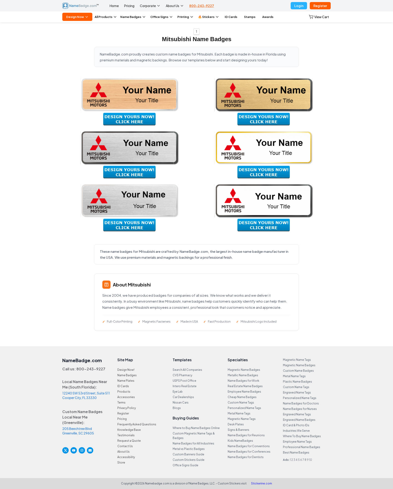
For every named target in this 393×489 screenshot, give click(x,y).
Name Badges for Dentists (246, 457)
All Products (103, 17)
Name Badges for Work (243, 380)
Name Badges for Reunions (246, 435)
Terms (121, 402)
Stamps (249, 17)
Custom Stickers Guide (188, 459)
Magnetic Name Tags (242, 419)
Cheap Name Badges (242, 397)
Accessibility (126, 457)
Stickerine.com (261, 483)
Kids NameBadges (240, 440)
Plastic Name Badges (297, 381)
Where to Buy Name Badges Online (196, 428)
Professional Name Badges (301, 447)
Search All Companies (187, 369)
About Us (172, 6)
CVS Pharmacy (182, 375)
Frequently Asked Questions (136, 424)
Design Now (75, 17)
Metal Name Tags (239, 413)
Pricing (129, 6)
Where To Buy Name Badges (302, 436)
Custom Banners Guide (188, 454)
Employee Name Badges (244, 391)
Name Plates (125, 380)
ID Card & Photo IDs (296, 425)
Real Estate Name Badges (245, 386)
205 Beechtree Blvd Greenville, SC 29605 (78, 430)
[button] (319, 17)
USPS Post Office (184, 380)
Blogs (177, 408)
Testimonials (126, 435)
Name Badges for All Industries (193, 443)
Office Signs (159, 17)
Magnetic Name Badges (244, 369)
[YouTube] (74, 450)
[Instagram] (82, 450)
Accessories (126, 397)
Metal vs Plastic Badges (189, 449)
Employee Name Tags (297, 441)
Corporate (148, 6)
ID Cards (231, 17)
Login (298, 6)
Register (320, 6)
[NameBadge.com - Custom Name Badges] (80, 5)
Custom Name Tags (241, 402)
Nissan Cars (181, 402)
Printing (183, 17)
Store (121, 462)
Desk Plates (236, 424)
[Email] (90, 450)
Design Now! (125, 369)
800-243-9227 (201, 6)
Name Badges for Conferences (249, 451)
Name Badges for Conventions (249, 446)
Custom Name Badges (298, 370)
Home (114, 6)
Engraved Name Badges (299, 419)
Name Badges (130, 17)
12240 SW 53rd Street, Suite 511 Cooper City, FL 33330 (86, 395)
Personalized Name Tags (244, 408)
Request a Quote (129, 440)
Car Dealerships (183, 397)
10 (310, 459)
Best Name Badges (296, 452)
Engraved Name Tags (297, 392)
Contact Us (125, 446)
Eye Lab (178, 391)
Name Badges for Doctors (301, 403)
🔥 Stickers (206, 17)
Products (123, 391)
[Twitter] (65, 450)
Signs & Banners (238, 429)
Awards (267, 17)
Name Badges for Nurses (300, 409)
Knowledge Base (129, 429)
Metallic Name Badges (243, 375)
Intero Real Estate (184, 386)
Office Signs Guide (185, 465)
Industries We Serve (296, 430)
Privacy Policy (126, 408)
